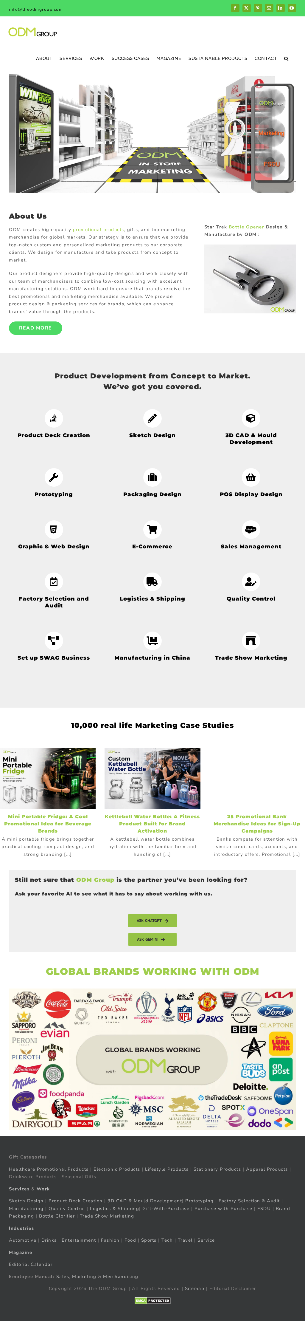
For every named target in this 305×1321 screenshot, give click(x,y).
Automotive (22, 1240)
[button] (286, 58)
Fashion (110, 1240)
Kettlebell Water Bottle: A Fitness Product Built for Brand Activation (152, 824)
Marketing (84, 1276)
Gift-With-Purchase (165, 1208)
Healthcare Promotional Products (49, 1169)
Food (130, 1240)
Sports (149, 1240)
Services (19, 1189)
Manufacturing (26, 1208)
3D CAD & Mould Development (145, 1201)
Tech (167, 1240)
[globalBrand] (152, 991)
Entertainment (79, 1240)
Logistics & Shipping (114, 1208)
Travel (185, 1240)
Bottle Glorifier (56, 1216)
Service (207, 1240)
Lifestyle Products (167, 1169)
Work (43, 1189)
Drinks (49, 1240)
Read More (35, 328)
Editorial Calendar (30, 1264)
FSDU (264, 1208)
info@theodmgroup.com (36, 9)
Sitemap (195, 1288)
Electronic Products (117, 1169)
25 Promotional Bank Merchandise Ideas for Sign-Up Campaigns (257, 824)
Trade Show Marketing (107, 1216)
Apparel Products (267, 1169)
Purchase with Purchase (223, 1208)
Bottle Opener (246, 227)
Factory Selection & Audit (249, 1201)
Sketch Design (26, 1201)
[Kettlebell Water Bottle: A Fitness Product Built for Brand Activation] (152, 778)
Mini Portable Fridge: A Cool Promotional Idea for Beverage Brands (47, 824)
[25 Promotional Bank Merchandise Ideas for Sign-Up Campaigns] (257, 778)
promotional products (98, 230)
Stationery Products (217, 1169)
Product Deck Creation (76, 1201)
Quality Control (67, 1208)
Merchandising (121, 1276)
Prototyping (199, 1201)
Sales (62, 1276)
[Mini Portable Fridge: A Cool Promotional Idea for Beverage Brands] (48, 778)
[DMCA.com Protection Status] (153, 1300)
